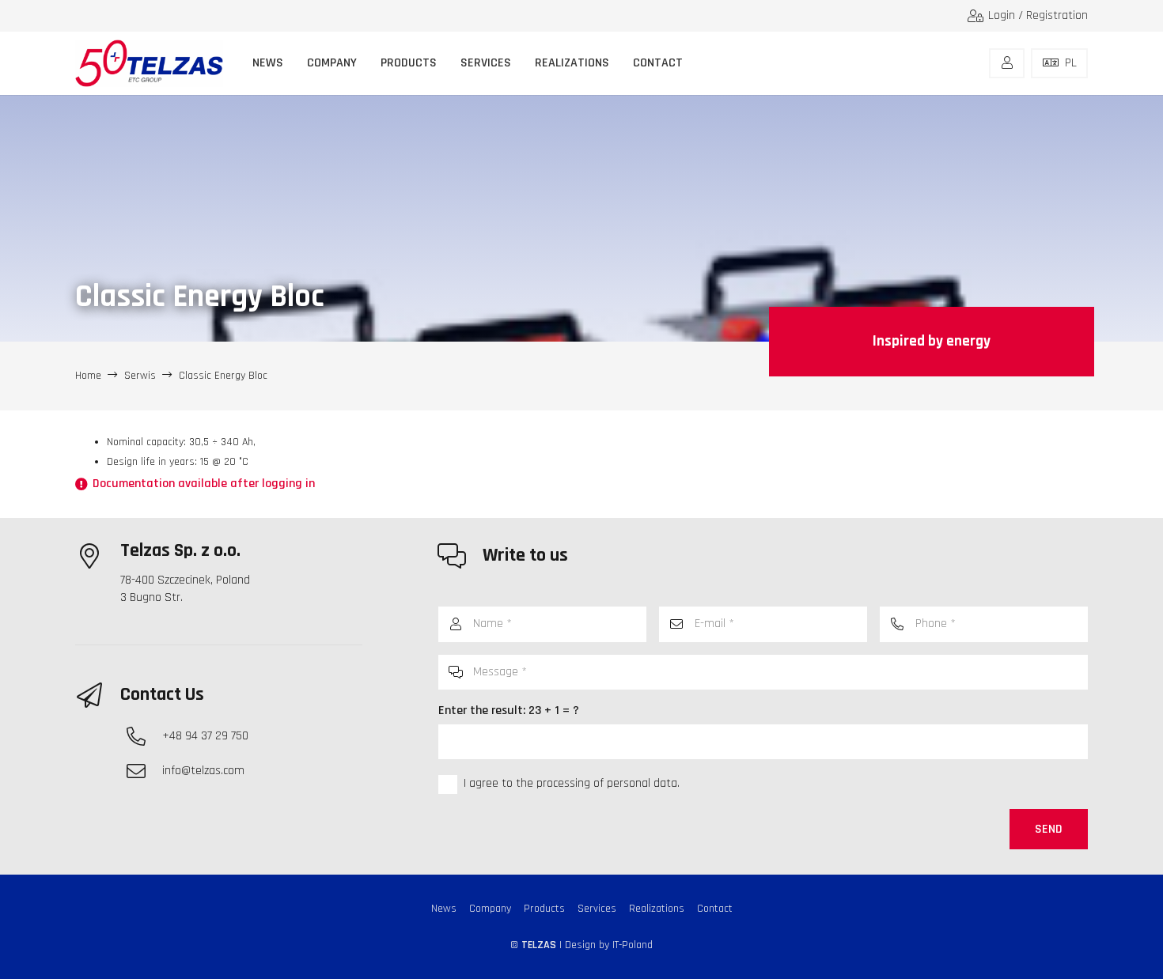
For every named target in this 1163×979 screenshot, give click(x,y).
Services (597, 909)
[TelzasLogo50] (149, 63)
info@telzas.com (203, 770)
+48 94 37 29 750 (205, 736)
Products (544, 909)
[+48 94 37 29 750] (144, 736)
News (443, 909)
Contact (715, 909)
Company (490, 909)
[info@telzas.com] (144, 771)
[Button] (1007, 63)
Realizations (656, 909)
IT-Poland (632, 945)
